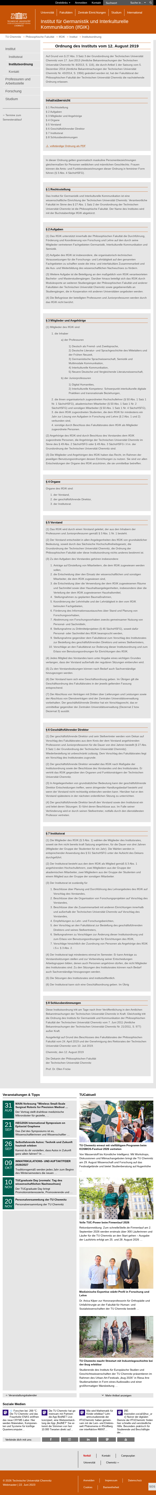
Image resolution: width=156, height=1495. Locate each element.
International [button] (134, 12)
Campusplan (128, 1455)
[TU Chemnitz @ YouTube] (126, 1439)
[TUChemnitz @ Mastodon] (107, 1439)
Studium (11, 99)
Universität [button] (47, 12)
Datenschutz (135, 1480)
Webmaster (10, 1484)
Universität (89, 1462)
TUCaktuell (87, 1095)
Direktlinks (61, 2)
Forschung (13, 91)
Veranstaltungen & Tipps (21, 1095)
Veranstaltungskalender (23, 1395)
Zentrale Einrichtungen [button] (92, 12)
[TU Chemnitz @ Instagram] (69, 1439)
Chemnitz (111, 1462)
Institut (10, 49)
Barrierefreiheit (111, 1487)
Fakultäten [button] (66, 12)
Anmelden (81, 2)
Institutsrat (15, 56)
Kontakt (96, 2)
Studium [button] (116, 12)
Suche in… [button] (137, 2)
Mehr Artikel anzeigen (118, 1395)
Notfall (87, 1455)
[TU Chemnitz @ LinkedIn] (88, 1439)
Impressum (111, 1480)
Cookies (88, 1487)
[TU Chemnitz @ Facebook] (51, 1439)
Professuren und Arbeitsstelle (17, 81)
